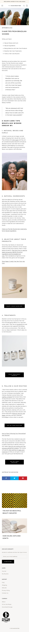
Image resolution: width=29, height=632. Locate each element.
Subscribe (8, 561)
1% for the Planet (6, 604)
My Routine (5, 574)
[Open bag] (27, 5)
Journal (4, 571)
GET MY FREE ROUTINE (14, 425)
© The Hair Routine (14, 628)
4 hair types (15, 140)
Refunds (4, 587)
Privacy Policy (6, 590)
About (3, 601)
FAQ (3, 582)
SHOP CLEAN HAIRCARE (14, 306)
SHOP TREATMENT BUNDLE (15, 375)
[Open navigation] (2, 5)
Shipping (4, 585)
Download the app (7, 607)
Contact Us (5, 593)
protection (20, 324)
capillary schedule (7, 397)
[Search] (24, 5)
